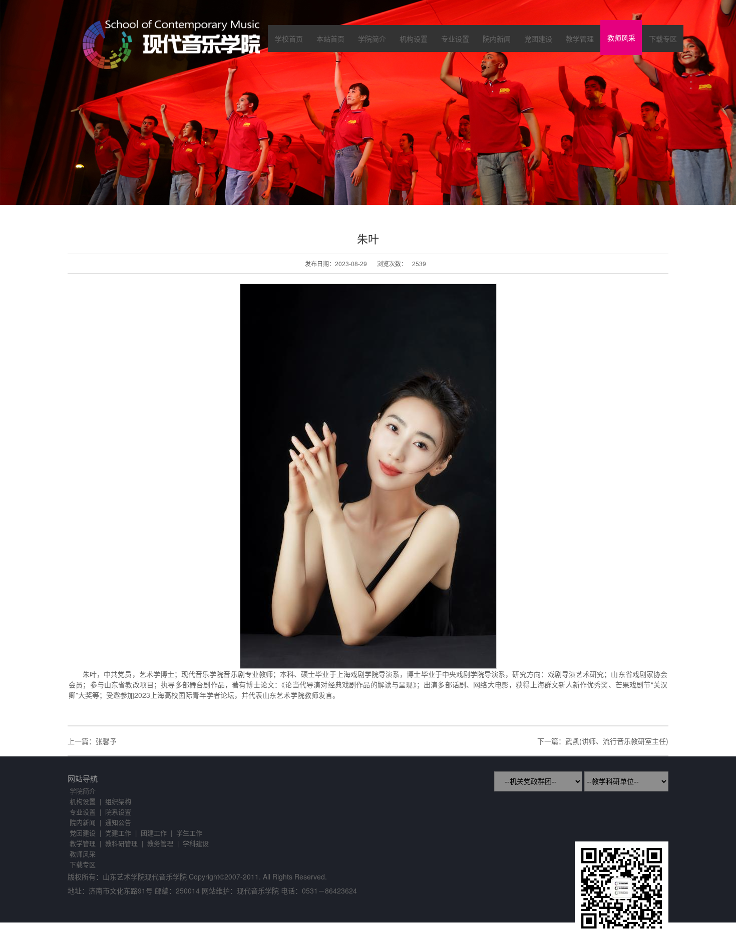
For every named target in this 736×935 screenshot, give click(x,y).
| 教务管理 (157, 843)
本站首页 (330, 39)
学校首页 (289, 39)
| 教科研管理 (119, 843)
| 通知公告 (115, 822)
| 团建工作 (151, 832)
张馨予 (106, 741)
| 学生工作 (186, 832)
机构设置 (414, 39)
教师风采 (621, 38)
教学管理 (580, 39)
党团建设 (538, 39)
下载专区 (663, 39)
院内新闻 (497, 39)
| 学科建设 (193, 843)
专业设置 (455, 39)
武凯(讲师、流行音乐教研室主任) (616, 741)
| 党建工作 (115, 832)
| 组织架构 (115, 801)
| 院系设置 (115, 811)
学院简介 (372, 39)
